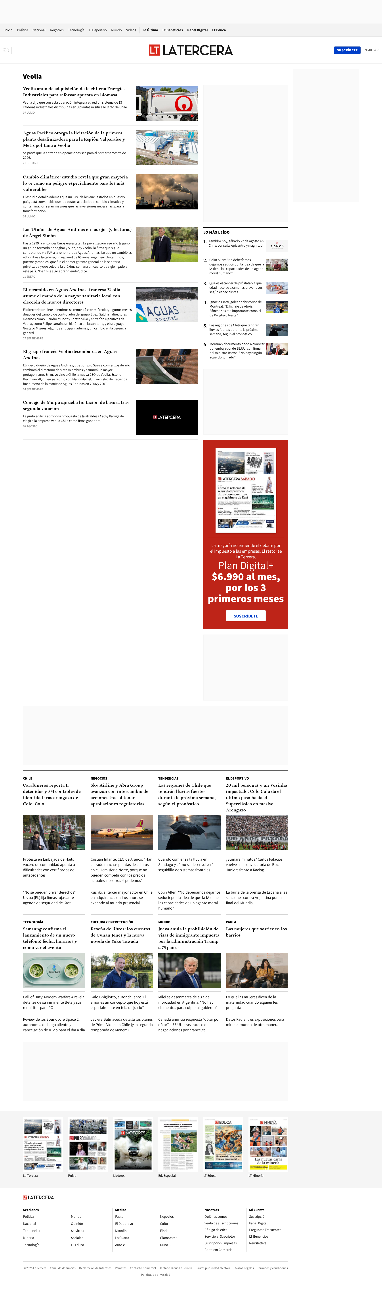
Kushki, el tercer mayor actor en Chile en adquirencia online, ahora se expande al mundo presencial (122, 897)
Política (22, 30)
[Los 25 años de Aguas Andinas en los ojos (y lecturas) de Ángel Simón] (167, 244)
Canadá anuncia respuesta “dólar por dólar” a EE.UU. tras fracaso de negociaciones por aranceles (189, 1024)
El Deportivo (98, 30)
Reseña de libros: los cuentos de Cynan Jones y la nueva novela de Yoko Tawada (120, 935)
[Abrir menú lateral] (8, 50)
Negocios (57, 30)
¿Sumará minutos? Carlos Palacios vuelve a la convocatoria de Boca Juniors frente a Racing (254, 864)
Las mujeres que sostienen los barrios (256, 932)
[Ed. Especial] (178, 1171)
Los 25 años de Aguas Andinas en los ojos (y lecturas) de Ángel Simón (77, 233)
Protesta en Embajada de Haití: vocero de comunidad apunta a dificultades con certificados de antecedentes (49, 867)
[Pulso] (88, 1171)
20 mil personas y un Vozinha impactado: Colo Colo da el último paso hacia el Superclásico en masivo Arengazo (256, 798)
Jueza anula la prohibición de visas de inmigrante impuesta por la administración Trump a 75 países (188, 938)
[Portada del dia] (246, 531)
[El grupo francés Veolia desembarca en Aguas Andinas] (167, 366)
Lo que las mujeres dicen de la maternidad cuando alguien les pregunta (252, 1002)
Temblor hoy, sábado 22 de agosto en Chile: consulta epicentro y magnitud (236, 243)
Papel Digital (197, 30)
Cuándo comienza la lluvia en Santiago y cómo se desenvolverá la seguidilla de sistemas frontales (188, 864)
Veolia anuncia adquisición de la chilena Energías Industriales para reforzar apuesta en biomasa (74, 92)
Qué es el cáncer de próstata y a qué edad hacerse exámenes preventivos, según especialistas (236, 287)
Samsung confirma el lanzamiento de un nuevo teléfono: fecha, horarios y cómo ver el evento (50, 938)
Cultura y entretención (112, 922)
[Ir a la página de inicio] (191, 50)
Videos (131, 30)
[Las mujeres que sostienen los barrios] (257, 970)
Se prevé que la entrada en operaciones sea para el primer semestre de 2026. (74, 155)
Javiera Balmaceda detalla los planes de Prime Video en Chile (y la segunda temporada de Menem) (122, 1024)
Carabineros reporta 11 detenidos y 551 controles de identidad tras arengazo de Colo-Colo (52, 794)
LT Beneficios (172, 30)
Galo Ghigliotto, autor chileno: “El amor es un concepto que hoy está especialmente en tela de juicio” (119, 1002)
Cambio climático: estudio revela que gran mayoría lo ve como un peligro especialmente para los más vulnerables (75, 183)
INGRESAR (371, 50)
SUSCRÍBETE (246, 616)
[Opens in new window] (133, 1171)
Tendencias (168, 778)
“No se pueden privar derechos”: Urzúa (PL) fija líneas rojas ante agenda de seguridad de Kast (49, 897)
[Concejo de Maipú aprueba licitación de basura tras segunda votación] (167, 417)
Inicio (8, 30)
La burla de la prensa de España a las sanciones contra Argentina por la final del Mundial (256, 897)
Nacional (39, 30)
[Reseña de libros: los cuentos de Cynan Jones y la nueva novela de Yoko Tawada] (122, 970)
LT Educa (219, 30)
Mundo (116, 30)
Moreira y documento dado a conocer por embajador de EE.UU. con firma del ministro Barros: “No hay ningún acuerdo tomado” (237, 351)
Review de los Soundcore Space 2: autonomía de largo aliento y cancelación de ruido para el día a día (54, 1024)
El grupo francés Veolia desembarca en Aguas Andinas (70, 355)
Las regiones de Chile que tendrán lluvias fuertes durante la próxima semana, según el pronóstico (234, 329)
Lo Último (150, 30)
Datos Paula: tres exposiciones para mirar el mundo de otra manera (255, 1022)
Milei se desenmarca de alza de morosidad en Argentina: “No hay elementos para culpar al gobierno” (187, 1002)
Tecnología (76, 30)
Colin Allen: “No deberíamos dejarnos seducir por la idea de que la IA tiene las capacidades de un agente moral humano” (236, 266)
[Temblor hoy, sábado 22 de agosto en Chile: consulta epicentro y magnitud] (277, 246)
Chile (27, 778)
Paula (231, 922)
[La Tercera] (43, 1171)
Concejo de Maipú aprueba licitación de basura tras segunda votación (76, 406)
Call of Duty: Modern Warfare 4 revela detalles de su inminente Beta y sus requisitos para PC (53, 1002)
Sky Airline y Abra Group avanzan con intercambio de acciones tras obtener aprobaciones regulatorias (119, 794)
